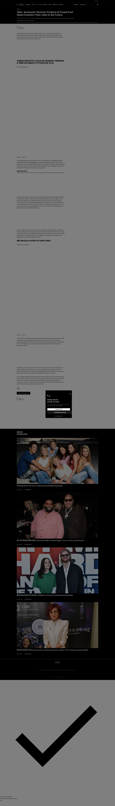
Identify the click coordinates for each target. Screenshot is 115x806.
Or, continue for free (59, 416)
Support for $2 (58, 409)
